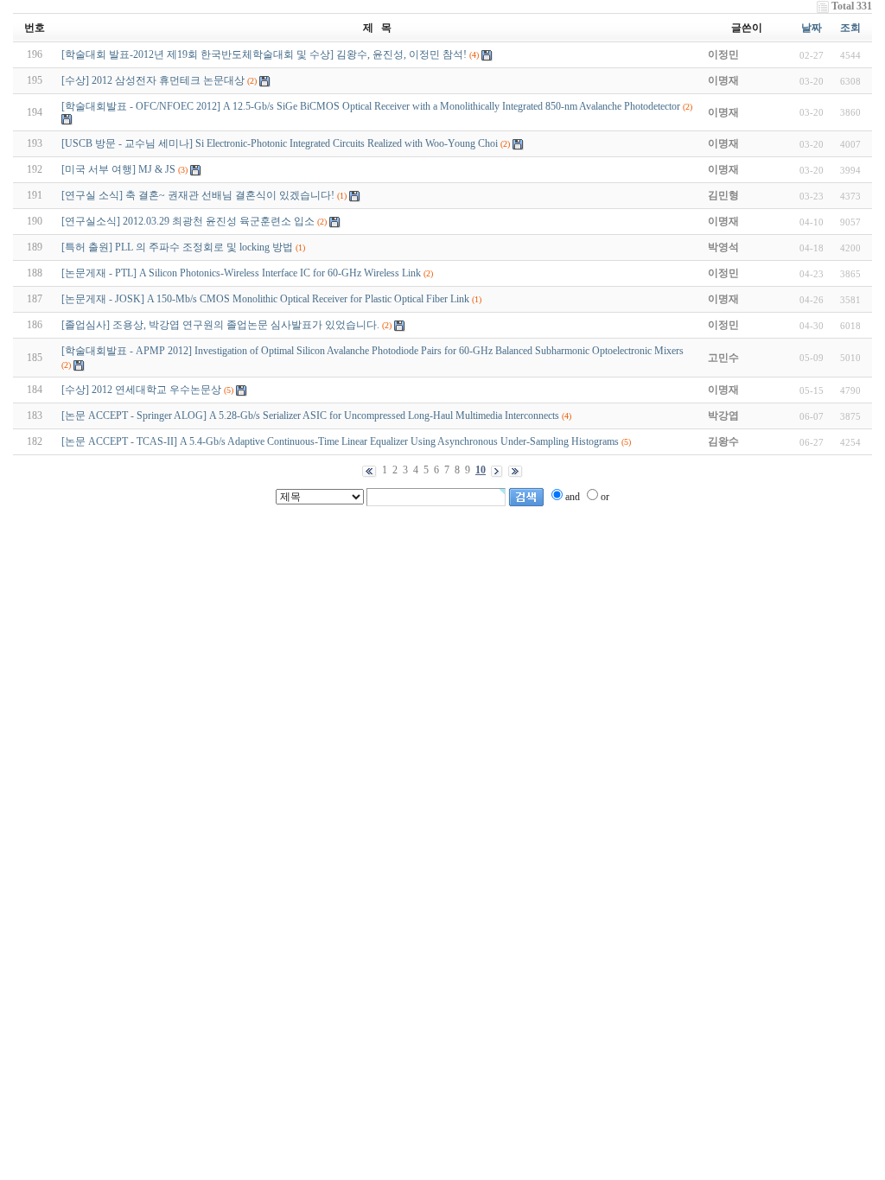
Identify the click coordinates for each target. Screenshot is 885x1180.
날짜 (811, 28)
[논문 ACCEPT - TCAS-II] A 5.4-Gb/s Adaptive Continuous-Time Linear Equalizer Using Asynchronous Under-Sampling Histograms (340, 441)
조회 (850, 28)
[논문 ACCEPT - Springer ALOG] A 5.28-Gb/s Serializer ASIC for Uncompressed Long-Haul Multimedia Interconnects (310, 415)
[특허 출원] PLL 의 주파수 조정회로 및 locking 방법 (177, 247)
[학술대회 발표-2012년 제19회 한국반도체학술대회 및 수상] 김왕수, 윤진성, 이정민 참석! (264, 54)
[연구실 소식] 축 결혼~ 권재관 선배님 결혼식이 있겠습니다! (197, 195)
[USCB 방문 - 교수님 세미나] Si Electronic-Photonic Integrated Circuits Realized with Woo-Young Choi (279, 143)
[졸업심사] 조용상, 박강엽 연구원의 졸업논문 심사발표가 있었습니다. (220, 325)
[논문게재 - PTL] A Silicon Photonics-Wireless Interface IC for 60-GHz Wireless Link (241, 273)
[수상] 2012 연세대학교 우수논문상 (141, 390)
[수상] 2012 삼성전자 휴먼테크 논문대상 (153, 80)
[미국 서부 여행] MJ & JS (118, 169)
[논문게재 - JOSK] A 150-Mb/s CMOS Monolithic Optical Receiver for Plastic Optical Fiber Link (265, 299)
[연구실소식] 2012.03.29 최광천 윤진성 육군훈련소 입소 (188, 221)
